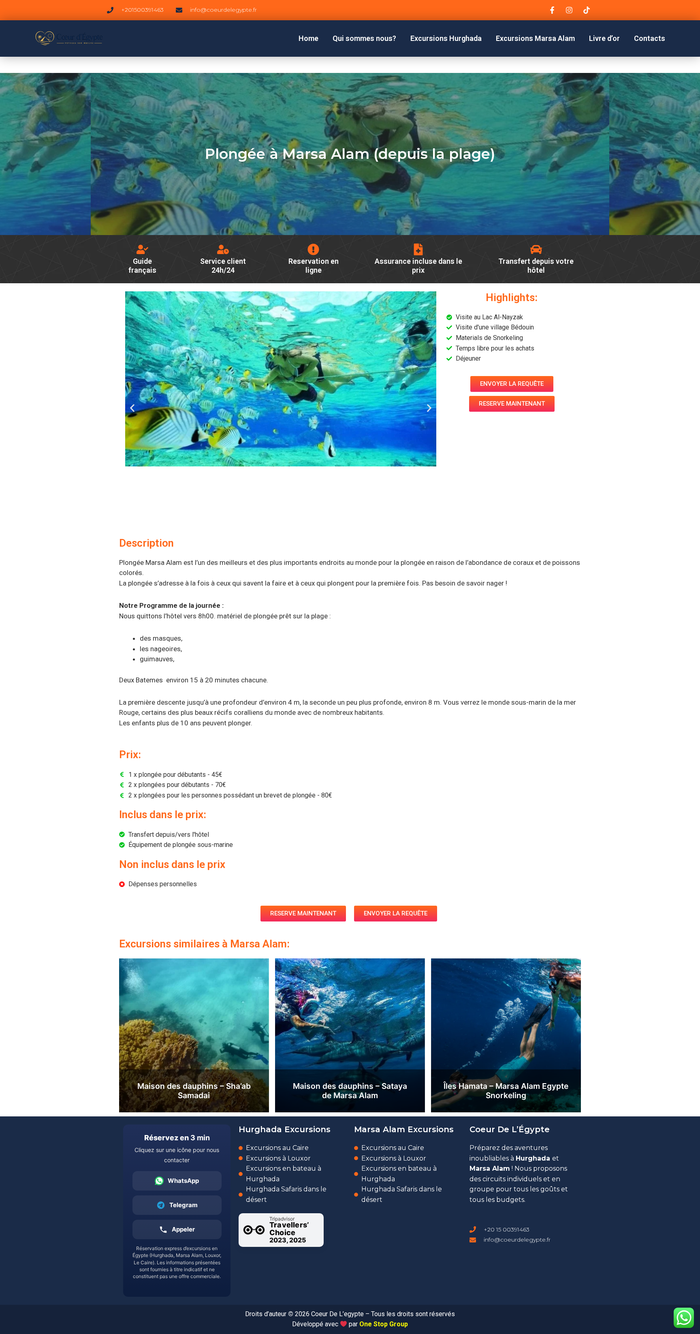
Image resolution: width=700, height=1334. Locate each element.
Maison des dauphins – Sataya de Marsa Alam (350, 1090)
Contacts (649, 38)
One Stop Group (383, 1324)
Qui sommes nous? (364, 38)
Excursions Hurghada (446, 38)
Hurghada (533, 1158)
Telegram (183, 1205)
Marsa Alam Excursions (404, 1129)
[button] (132, 408)
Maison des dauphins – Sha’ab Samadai (194, 1090)
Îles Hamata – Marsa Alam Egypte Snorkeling (506, 1090)
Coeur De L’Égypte (510, 1129)
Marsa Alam (490, 1168)
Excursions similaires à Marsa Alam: (204, 944)
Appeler (183, 1229)
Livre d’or (604, 38)
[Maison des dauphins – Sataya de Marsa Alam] (350, 1035)
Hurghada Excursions (285, 1129)
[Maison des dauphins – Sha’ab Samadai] (194, 1035)
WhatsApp (183, 1180)
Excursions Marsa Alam (535, 38)
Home (308, 38)
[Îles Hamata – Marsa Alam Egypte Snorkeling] (506, 1035)
